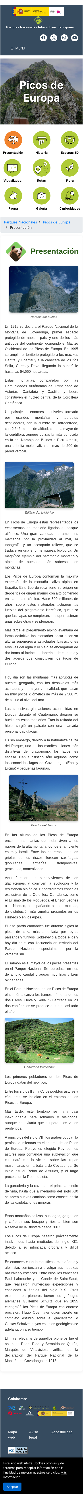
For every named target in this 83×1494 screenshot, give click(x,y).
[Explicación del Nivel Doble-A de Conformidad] (18, 1450)
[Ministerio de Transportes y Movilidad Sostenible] (40, 11)
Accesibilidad (62, 1432)
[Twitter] (53, 37)
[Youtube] (74, 37)
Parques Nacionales (20, 222)
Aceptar (12, 1487)
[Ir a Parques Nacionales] (40, 20)
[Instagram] (64, 37)
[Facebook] (43, 37)
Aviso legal (33, 1434)
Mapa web (12, 1434)
